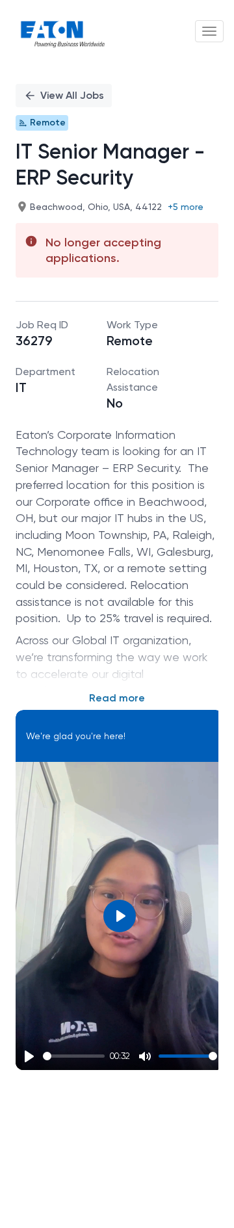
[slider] (74, 1056)
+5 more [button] (185, 207)
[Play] (29, 1056)
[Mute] (145, 1056)
